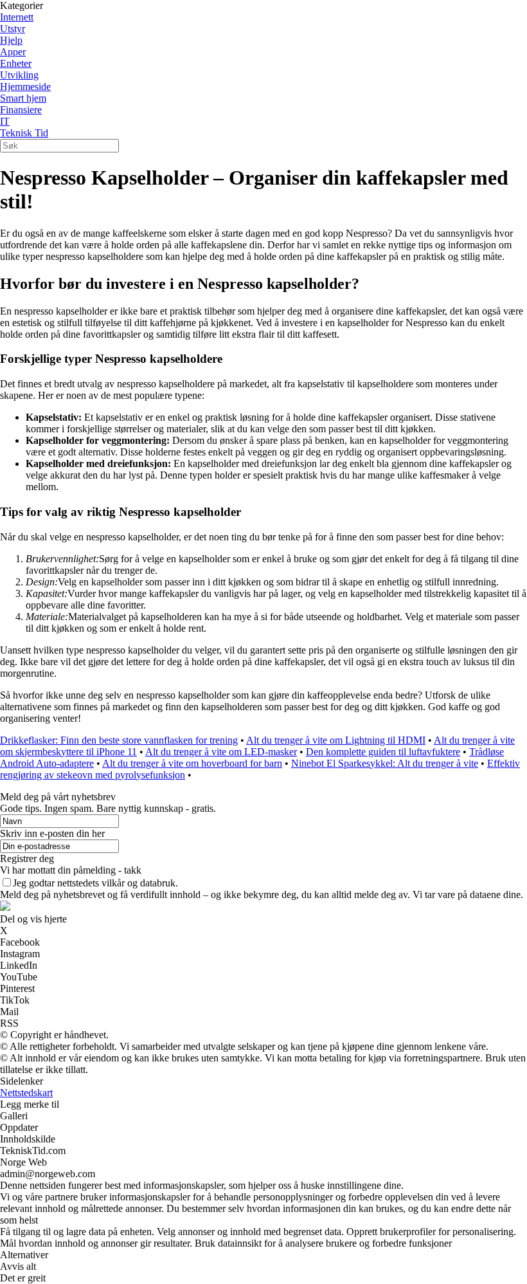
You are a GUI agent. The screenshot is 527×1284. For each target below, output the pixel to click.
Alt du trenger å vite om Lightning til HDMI (335, 740)
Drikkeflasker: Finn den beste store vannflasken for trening (119, 740)
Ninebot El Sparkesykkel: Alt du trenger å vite (384, 763)
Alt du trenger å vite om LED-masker (221, 751)
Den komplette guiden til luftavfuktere (383, 751)
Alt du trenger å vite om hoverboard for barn (192, 763)
